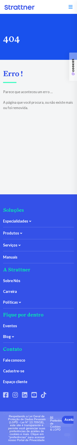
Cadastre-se (13, 371)
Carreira (10, 291)
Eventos (10, 326)
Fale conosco (14, 360)
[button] (70, 7)
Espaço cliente (15, 381)
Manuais (10, 257)
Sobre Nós (11, 280)
